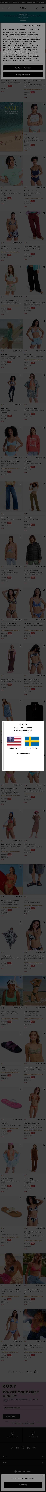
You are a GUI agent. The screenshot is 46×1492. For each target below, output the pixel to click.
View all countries (23, 753)
